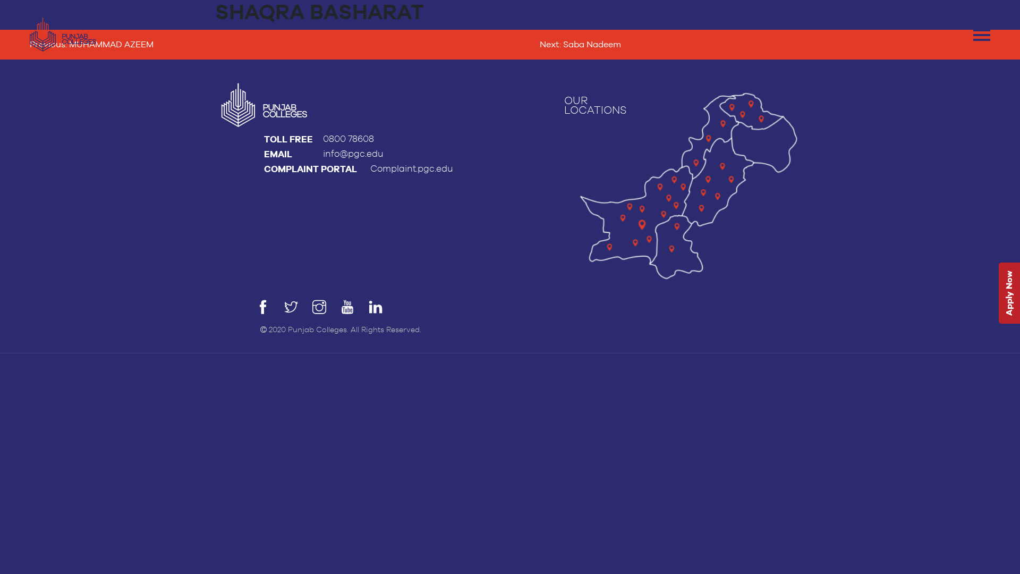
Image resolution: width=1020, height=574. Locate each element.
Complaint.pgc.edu (411, 168)
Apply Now (1009, 293)
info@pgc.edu (353, 153)
